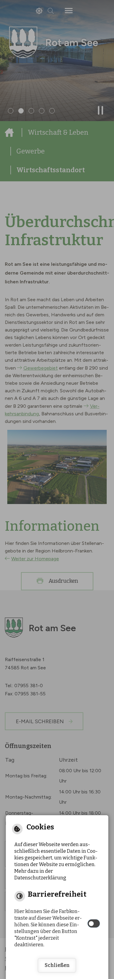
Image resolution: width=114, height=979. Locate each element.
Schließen (57, 965)
